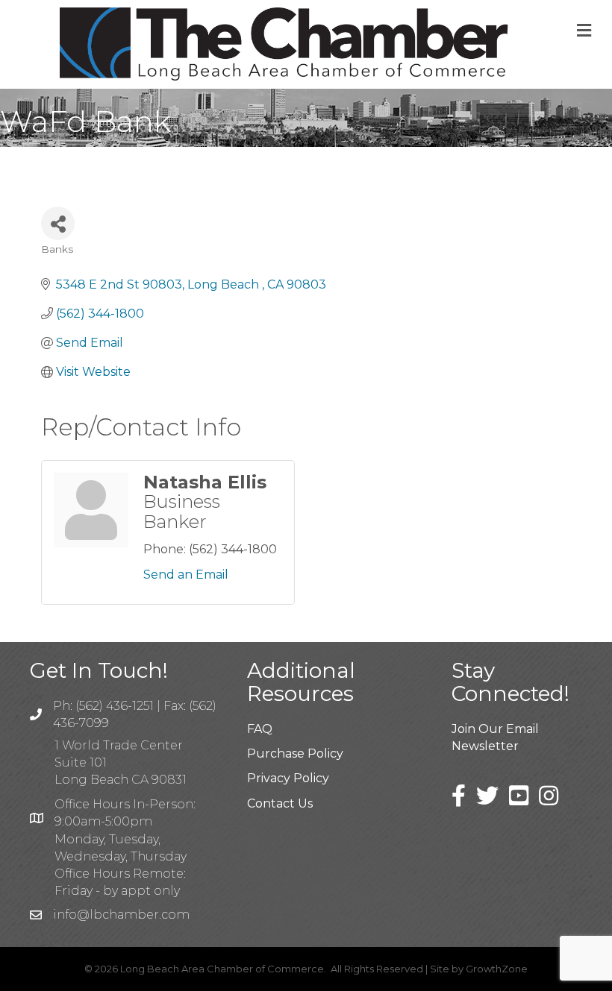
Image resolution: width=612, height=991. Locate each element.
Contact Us (280, 803)
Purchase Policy (295, 753)
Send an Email (185, 574)
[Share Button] (58, 223)
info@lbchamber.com (121, 914)
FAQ (259, 729)
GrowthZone (497, 969)
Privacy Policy (288, 778)
